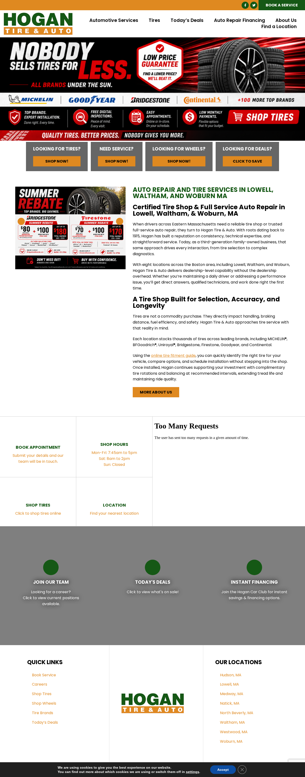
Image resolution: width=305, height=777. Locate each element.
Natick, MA (229, 703)
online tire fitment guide (173, 355)
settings (192, 772)
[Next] (294, 90)
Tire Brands (42, 713)
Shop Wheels (44, 703)
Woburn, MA (231, 741)
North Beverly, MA (236, 713)
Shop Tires (41, 694)
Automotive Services (113, 21)
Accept (223, 770)
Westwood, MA (234, 732)
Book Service (44, 675)
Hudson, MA (230, 675)
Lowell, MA (229, 684)
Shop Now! (56, 161)
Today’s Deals (187, 21)
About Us (286, 21)
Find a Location (279, 27)
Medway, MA (231, 694)
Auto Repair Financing (239, 21)
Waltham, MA (232, 722)
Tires (154, 21)
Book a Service (282, 5)
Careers (39, 684)
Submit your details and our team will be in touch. (38, 454)
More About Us (156, 392)
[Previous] (10, 90)
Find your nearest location (114, 509)
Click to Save (247, 161)
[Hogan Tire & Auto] (38, 15)
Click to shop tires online (38, 509)
